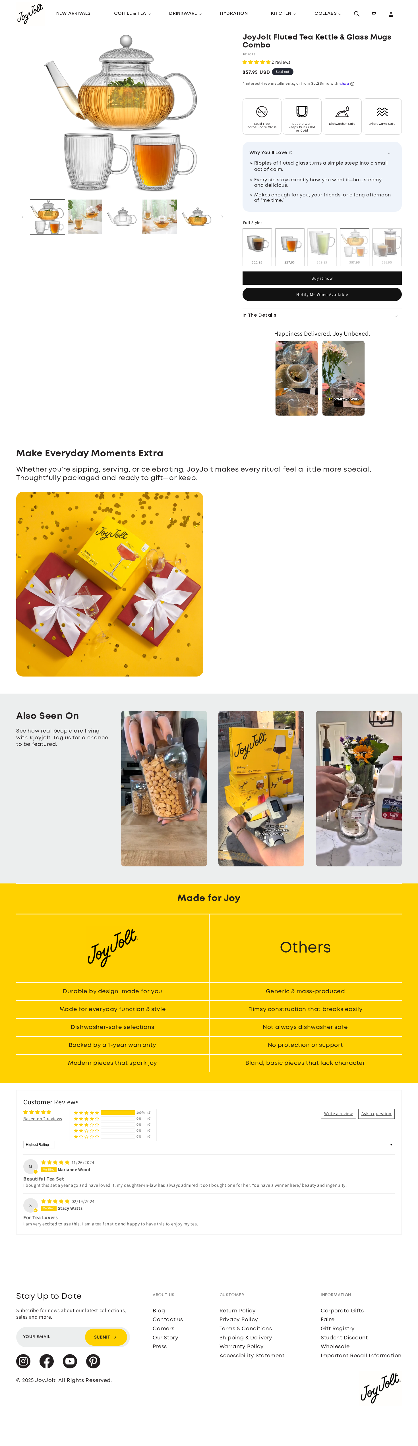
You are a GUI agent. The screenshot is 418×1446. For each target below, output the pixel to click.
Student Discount (344, 1338)
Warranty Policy (242, 1347)
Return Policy (238, 1311)
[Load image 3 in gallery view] (122, 217)
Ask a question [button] (376, 1114)
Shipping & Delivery (246, 1338)
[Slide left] (22, 217)
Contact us (168, 1320)
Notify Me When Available (322, 294)
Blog (159, 1311)
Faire (327, 1320)
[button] (130, 13)
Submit (102, 1337)
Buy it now (322, 278)
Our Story (165, 1338)
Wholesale (335, 1347)
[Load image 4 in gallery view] (159, 217)
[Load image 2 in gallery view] (85, 217)
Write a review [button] (338, 1114)
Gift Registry (338, 1329)
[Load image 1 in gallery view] (47, 217)
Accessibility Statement (252, 1356)
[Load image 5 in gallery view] (197, 217)
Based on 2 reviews (42, 1119)
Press (160, 1347)
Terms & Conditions (246, 1329)
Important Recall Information (361, 1356)
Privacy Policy (239, 1320)
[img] (56, 1162)
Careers (163, 1329)
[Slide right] (222, 217)
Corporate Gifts (342, 1311)
